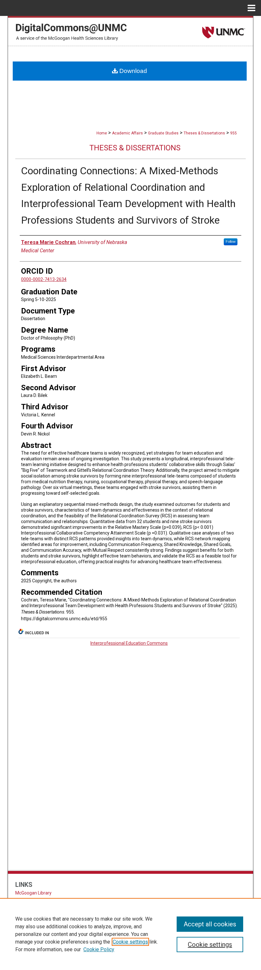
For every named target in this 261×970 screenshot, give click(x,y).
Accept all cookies (210, 924)
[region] (130, 934)
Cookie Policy (98, 949)
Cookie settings (130, 942)
